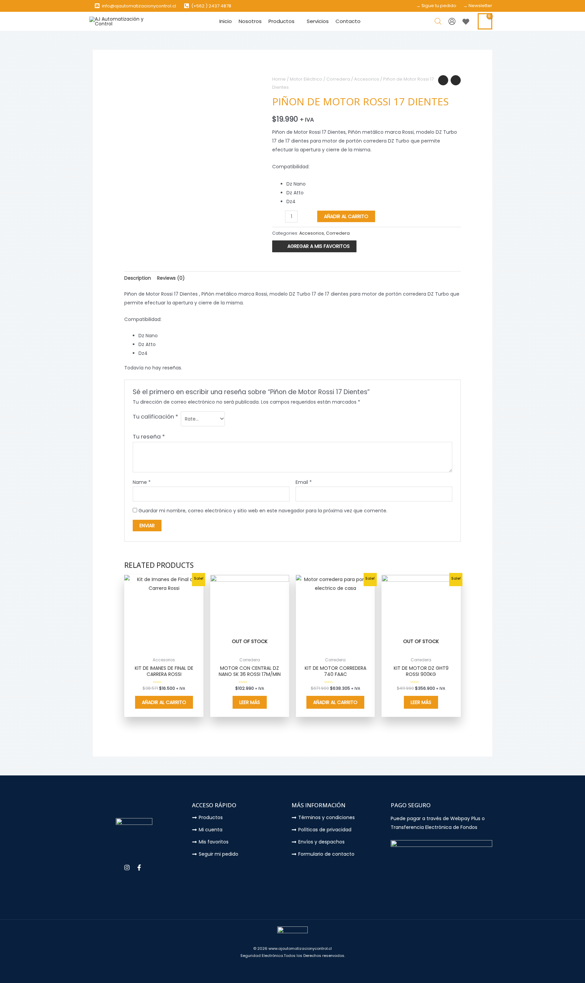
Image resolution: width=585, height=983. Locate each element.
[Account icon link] (452, 21)
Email (304, 482)
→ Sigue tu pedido (436, 5)
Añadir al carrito (346, 216)
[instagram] (128, 867)
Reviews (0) (171, 278)
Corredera (338, 79)
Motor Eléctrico (306, 79)
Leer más (249, 702)
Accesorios (366, 79)
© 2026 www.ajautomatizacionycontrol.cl (292, 948)
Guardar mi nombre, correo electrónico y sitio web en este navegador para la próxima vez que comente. (262, 510)
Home (279, 79)
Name (142, 482)
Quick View (164, 648)
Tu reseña (149, 436)
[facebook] (140, 867)
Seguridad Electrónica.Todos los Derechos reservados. (292, 955)
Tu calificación (155, 416)
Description (137, 278)
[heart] (466, 21)
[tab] (137, 278)
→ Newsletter (477, 5)
